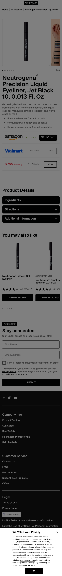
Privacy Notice (28, 566)
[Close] (57, 532)
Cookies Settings (28, 563)
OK (33, 571)
